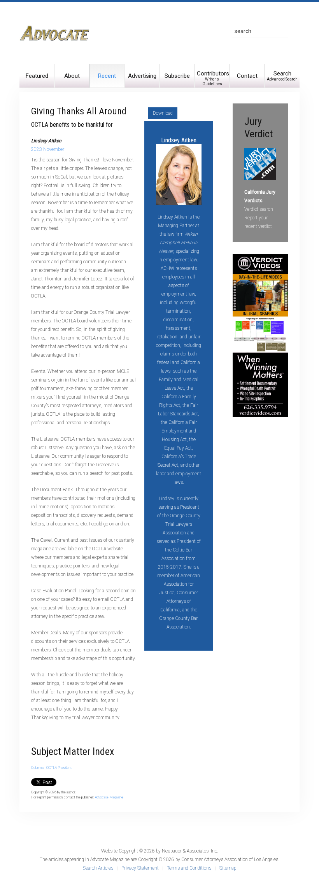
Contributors (213, 78)
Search (282, 75)
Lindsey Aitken (178, 140)
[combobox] (260, 31)
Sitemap (227, 868)
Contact (247, 75)
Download (163, 113)
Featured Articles (37, 80)
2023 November (47, 149)
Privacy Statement (140, 868)
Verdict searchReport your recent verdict (258, 218)
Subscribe (177, 75)
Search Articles (98, 868)
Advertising (142, 75)
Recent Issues (107, 80)
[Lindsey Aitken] (179, 174)
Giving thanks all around (78, 111)
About (72, 75)
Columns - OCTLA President (51, 768)
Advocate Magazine (109, 797)
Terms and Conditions (189, 868)
